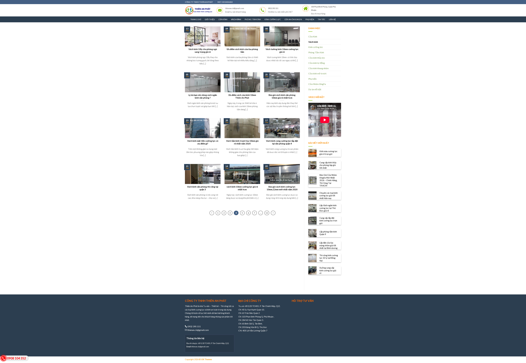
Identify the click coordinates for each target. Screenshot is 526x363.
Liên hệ (332, 19)
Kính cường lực (273, 19)
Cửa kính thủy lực (316, 57)
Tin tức (321, 19)
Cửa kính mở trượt (317, 73)
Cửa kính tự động (316, 63)
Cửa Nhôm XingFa (293, 19)
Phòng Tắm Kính (253, 19)
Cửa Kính (222, 19)
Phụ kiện (309, 19)
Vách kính (236, 19)
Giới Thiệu (210, 19)
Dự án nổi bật (314, 89)
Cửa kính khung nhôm (318, 68)
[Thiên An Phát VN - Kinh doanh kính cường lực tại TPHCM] (198, 10)
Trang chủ (195, 19)
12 (267, 213)
